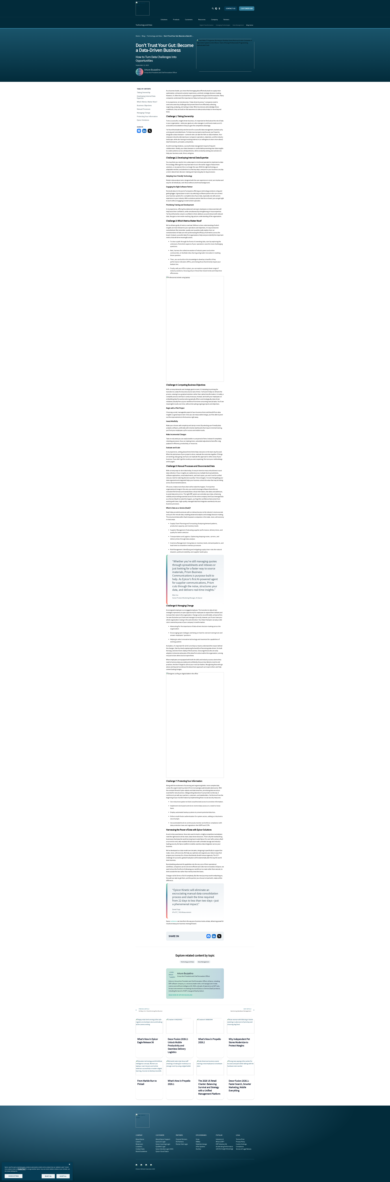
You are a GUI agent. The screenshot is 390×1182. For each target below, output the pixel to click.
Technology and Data (144, 25)
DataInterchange (201, 1144)
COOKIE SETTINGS (13, 1176)
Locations (139, 1147)
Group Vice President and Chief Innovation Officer (160, 73)
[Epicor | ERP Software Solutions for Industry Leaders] (143, 8)
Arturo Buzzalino (152, 69)
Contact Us (230, 9)
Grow (197, 1139)
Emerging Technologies (223, 25)
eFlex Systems (200, 1147)
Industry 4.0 (220, 1139)
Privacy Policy (240, 1142)
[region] (37, 1171)
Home (138, 36)
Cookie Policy (21, 1169)
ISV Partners (180, 1142)
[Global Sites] (216, 8)
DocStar (198, 1149)
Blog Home (249, 25)
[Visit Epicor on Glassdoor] (151, 1165)
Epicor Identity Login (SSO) (164, 1149)
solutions (174, 921)
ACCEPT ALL (63, 1176)
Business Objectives (144, 105)
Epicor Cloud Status (162, 1151)
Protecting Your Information (147, 116)
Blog (143, 36)
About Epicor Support (163, 1139)
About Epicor (140, 1139)
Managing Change (143, 113)
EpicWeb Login (160, 1147)
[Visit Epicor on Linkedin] (137, 1165)
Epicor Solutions (143, 120)
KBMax (198, 1142)
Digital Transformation (206, 25)
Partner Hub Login (182, 1144)
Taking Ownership (143, 92)
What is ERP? (220, 1142)
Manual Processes (143, 109)
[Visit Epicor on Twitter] (142, 1165)
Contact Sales (140, 1149)
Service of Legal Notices (243, 1149)
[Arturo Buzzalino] (139, 72)
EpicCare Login (161, 1142)
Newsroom (139, 1144)
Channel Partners (181, 1139)
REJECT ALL (48, 1176)
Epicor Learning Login (163, 1144)
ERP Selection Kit (221, 1144)
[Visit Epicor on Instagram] (146, 1165)
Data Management (238, 25)
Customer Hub (247, 9)
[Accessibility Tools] (219, 8)
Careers (138, 1142)
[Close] (69, 1164)
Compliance (240, 1147)
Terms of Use (240, 1139)
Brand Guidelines (141, 1151)
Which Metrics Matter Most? (147, 102)
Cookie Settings (241, 1144)
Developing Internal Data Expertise (146, 97)
